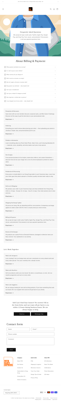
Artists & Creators (21, 379)
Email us (22, 314)
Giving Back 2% (21, 376)
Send (11, 349)
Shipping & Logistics (36, 364)
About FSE (20, 361)
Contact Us (20, 367)
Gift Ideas (46, 374)
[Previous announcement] (3, 1)
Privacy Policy (34, 377)
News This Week (48, 364)
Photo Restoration (49, 371)
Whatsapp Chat (39, 314)
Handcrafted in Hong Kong (22, 372)
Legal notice (54, 399)
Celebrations (47, 367)
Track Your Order (35, 371)
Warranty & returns (35, 367)
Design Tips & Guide (36, 374)
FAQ (32, 361)
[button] (3, 9)
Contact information (47, 399)
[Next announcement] (58, 1)
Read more (9, 119)
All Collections (48, 361)
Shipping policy (38, 399)
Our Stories (20, 364)
